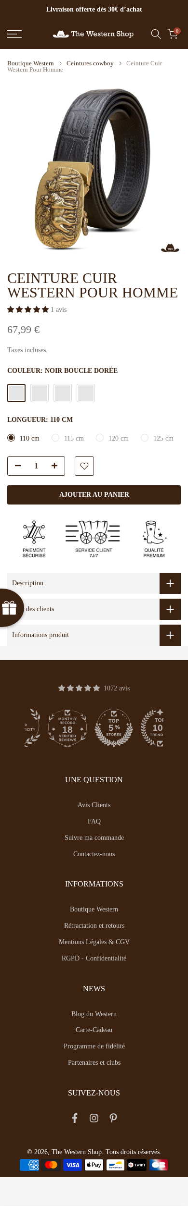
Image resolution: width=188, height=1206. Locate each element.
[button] (29, 309)
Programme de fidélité (94, 1046)
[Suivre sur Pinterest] (113, 1120)
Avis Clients (94, 805)
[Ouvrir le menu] (26, 34)
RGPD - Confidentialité (94, 958)
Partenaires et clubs (94, 1062)
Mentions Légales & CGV (94, 942)
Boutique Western (30, 63)
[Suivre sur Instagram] (94, 1120)
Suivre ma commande (94, 837)
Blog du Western (94, 1014)
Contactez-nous (94, 854)
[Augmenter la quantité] (57, 466)
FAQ (94, 821)
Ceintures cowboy (90, 63)
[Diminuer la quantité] (15, 466)
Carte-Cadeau (94, 1030)
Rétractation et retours (94, 925)
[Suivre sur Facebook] (75, 1120)
